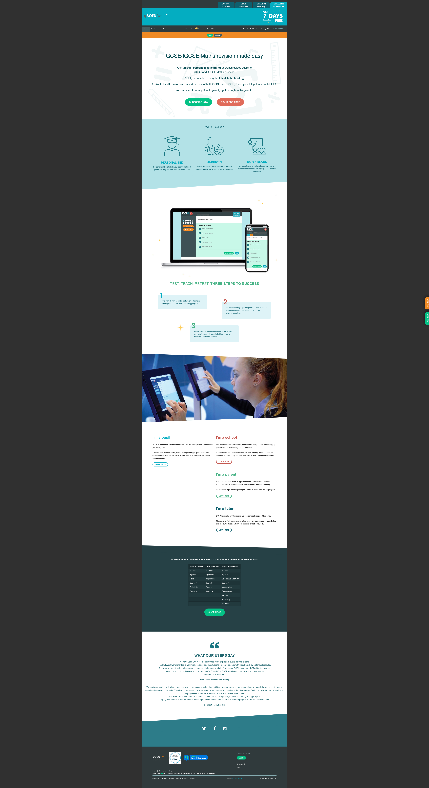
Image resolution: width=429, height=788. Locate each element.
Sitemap (192, 778)
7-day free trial (167, 29)
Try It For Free (230, 102)
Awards (184, 29)
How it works (155, 29)
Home (146, 29)
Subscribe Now (198, 102)
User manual (241, 764)
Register (218, 35)
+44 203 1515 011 (237, 778)
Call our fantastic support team (263, 29)
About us (164, 778)
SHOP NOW (214, 612)
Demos (200, 29)
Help (238, 767)
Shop (192, 29)
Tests (177, 29)
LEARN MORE (160, 464)
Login (241, 758)
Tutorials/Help (210, 29)
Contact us (155, 778)
